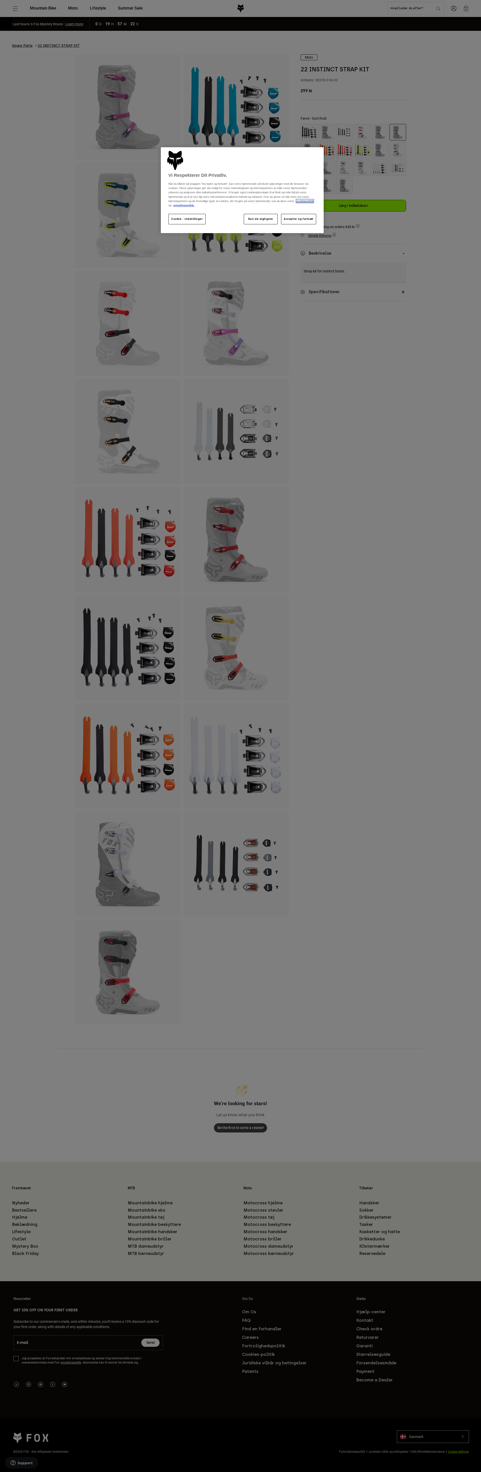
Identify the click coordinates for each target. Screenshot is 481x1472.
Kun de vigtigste (260, 219)
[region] (242, 190)
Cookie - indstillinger (187, 219)
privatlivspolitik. (183, 205)
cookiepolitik (304, 201)
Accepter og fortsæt (298, 219)
